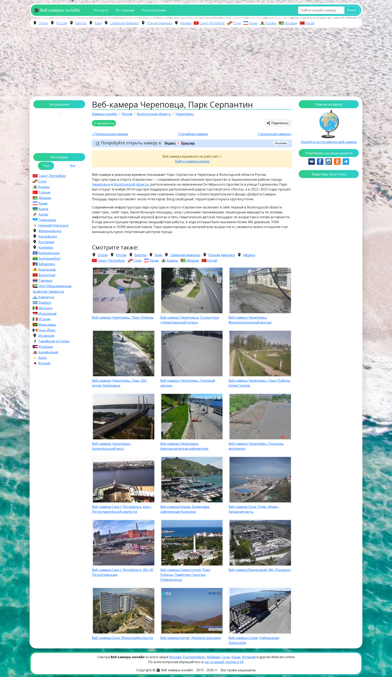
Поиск (352, 10)
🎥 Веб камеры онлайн (57, 10)
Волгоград (46, 275)
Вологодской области (131, 184)
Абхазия (291, 23)
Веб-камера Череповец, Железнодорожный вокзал (250, 320)
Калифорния (48, 352)
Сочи (237, 23)
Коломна (45, 247)
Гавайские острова (53, 341)
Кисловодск (47, 236)
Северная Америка (124, 23)
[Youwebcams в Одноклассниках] (337, 161)
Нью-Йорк (47, 330)
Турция (44, 192)
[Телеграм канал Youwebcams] (346, 161)
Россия (61, 23)
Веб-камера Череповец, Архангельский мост (111, 446)
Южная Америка (159, 23)
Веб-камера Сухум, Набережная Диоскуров (253, 640)
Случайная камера (193, 134)
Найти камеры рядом (192, 161)
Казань (271, 23)
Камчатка (46, 297)
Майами (213, 657)
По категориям (154, 10)
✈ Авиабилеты (104, 123)
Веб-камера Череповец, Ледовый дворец (187, 383)
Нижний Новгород (53, 225)
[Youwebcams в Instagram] (328, 161)
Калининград (49, 253)
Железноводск (50, 231)
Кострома (46, 242)
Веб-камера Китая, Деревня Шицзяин (190, 638)
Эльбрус (44, 302)
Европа (80, 23)
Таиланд (45, 280)
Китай (309, 23)
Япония (44, 363)
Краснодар (47, 269)
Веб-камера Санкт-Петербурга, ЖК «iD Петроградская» (122, 572)
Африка (185, 23)
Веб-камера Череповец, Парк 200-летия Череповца (119, 383)
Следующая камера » (275, 134)
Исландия (46, 335)
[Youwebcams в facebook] (320, 161)
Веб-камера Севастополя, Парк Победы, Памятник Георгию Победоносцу (185, 575)
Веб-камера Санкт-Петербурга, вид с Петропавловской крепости (121, 509)
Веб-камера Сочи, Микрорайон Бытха (122, 638)
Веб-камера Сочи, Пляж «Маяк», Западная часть (254, 509)
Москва (175, 657)
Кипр (42, 357)
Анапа (43, 209)
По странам (125, 10)
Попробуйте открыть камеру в (131, 143)
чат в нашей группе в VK (224, 662)
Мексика (45, 308)
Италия (44, 319)
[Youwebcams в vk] (311, 161)
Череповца (101, 184)
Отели (43, 23)
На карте (101, 10)
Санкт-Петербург (212, 23)
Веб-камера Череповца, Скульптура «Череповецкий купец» (189, 320)
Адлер (43, 214)
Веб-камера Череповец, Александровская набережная (184, 446)
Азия (98, 23)
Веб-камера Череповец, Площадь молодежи (256, 446)
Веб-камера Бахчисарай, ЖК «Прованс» (259, 570)
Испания (249, 657)
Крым (253, 23)
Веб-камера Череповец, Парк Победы (122, 317)
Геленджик (47, 220)
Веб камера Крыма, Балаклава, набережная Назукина (185, 509)
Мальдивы (47, 324)
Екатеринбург (49, 258)
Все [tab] (72, 166)
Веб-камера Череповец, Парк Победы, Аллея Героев (259, 383)
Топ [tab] (46, 166)
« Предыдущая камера (110, 134)
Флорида (45, 346)
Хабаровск (46, 264)
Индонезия (47, 313)
